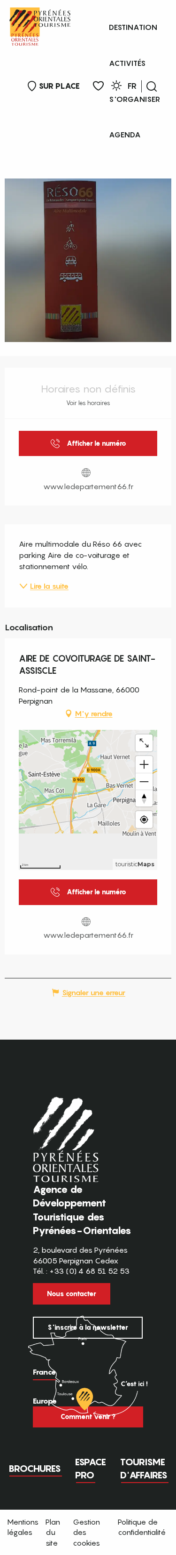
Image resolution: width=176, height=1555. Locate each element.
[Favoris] (98, 86)
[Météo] (116, 87)
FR (132, 86)
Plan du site (53, 1532)
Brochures (34, 1468)
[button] (151, 86)
